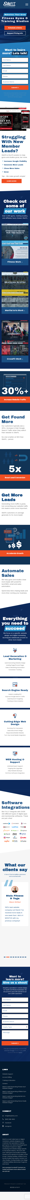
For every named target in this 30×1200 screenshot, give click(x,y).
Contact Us (21, 1184)
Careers (5, 1083)
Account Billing (7, 1077)
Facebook (8, 1123)
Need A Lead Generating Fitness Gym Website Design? (14, 1087)
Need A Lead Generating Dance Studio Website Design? (14, 1102)
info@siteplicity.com (11, 1116)
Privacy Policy (9, 1184)
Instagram (8, 1126)
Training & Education (8, 1080)
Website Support (7, 1074)
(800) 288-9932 (10, 1119)
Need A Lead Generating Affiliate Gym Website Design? (14, 1092)
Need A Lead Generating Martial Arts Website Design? (13, 1097)
